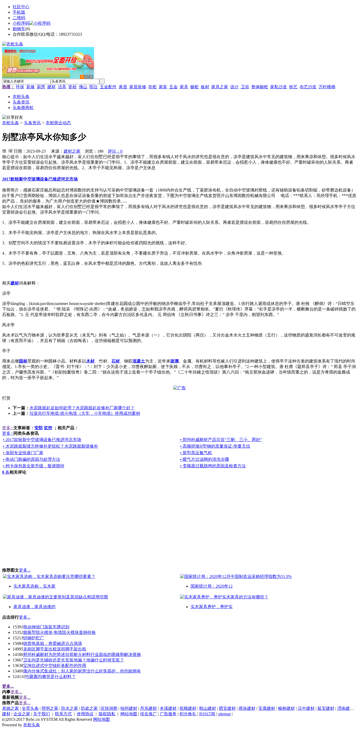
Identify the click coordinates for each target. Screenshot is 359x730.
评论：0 (115, 151)
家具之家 (219, 87)
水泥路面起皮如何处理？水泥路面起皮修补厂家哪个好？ (82, 408)
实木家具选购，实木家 (34, 586)
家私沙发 (278, 87)
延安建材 (325, 708)
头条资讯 (32, 123)
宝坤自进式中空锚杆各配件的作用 (54, 665)
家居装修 (137, 87)
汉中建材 (306, 708)
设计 (234, 87)
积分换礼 (188, 714)
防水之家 (69, 708)
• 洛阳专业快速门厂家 (23, 453)
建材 (51, 87)
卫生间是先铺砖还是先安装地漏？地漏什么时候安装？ (73, 660)
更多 (7, 428)
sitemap (224, 714)
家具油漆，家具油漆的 (34, 606)
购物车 (19, 29)
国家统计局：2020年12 (212, 586)
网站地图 (128, 714)
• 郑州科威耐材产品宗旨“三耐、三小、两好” (221, 439)
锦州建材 (128, 708)
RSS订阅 (207, 714)
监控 (48, 428)
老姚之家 (10, 708)
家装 (163, 87)
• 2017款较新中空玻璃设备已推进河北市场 (42, 439)
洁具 (62, 87)
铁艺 (293, 87)
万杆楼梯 (327, 87)
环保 (20, 87)
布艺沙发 (308, 87)
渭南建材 (345, 708)
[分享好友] (12, 117)
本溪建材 (168, 708)
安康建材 (266, 708)
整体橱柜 (259, 87)
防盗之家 (89, 708)
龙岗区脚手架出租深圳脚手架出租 (54, 649)
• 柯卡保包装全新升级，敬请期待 (33, 466)
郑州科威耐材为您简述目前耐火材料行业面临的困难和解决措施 (82, 654)
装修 (30, 87)
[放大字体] (4, 150)
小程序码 (21, 23)
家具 (184, 87)
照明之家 (50, 708)
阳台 (93, 87)
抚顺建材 (188, 708)
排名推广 (148, 714)
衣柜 (152, 87)
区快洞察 (109, 708)
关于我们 (41, 714)
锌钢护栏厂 (33, 638)
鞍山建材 (207, 708)
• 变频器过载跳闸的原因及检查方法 (213, 466)
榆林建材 (286, 708)
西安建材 (227, 708)
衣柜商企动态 (58, 123)
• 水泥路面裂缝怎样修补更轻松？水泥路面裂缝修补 (50, 446)
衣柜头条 (10, 123)
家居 (123, 87)
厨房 (41, 87)
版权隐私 (107, 714)
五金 (173, 87)
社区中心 (21, 6)
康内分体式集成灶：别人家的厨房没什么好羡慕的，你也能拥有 (82, 671)
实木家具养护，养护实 (212, 606)
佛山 (83, 87)
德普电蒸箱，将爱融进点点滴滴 (52, 643)
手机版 (19, 12)
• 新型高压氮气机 (196, 453)
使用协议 (85, 714)
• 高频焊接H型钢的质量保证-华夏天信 (215, 446)
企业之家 (21, 714)
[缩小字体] (10, 150)
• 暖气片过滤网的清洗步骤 (204, 459)
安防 (38, 428)
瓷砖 (72, 87)
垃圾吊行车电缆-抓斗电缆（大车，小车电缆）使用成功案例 (84, 413)
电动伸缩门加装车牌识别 (46, 627)
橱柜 (194, 87)
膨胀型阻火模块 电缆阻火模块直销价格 (59, 632)
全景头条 (30, 708)
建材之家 (72, 151)
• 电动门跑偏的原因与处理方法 (31, 459)
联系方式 (63, 714)
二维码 (19, 17)
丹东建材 (148, 708)
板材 (205, 87)
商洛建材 (247, 708)
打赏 (6, 398)
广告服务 (168, 714)
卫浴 (245, 87)
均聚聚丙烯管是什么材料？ (50, 676)
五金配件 (108, 87)
